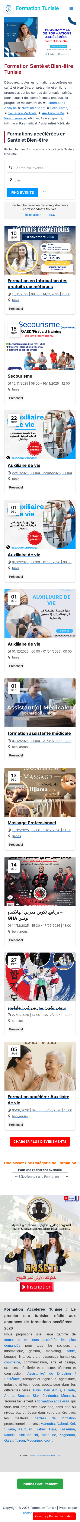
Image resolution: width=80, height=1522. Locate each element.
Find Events (22, 192)
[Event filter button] (44, 192)
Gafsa (8, 1440)
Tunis (36, 1390)
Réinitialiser (33, 214)
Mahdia (10, 1435)
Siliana (9, 1429)
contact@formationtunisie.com (45, 1455)
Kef (72, 1424)
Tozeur (20, 1440)
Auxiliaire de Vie (53, 113)
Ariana (9, 1396)
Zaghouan (67, 1435)
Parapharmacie (15, 118)
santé (71, 1351)
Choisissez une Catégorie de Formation (40, 1163)
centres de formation (55, 1418)
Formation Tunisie (37, 8)
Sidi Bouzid (28, 1435)
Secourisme (58, 108)
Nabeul (62, 1424)
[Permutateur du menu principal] (71, 8)
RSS (52, 214)
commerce (12, 1362)
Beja (52, 1429)
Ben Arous (52, 1390)
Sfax (36, 1396)
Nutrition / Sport (33, 108)
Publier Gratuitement (40, 1484)
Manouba (48, 1424)
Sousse (23, 1396)
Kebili (48, 1440)
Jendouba (50, 1396)
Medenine (34, 1440)
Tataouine (48, 1435)
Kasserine (67, 1429)
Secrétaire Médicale (22, 113)
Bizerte (69, 1390)
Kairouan (25, 1429)
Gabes (41, 1429)
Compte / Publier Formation (54, 1516)
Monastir (67, 1396)
